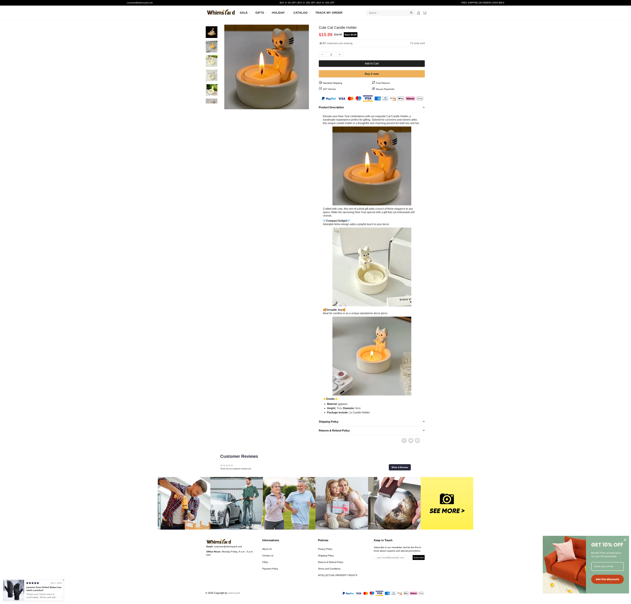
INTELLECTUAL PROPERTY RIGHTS (337, 575)
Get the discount (607, 579)
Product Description (331, 107)
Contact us (267, 555)
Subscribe (418, 557)
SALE (244, 12)
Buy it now (372, 73)
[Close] (625, 540)
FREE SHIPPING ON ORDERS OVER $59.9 (482, 2)
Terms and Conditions (329, 568)
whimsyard (234, 593)
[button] (400, 467)
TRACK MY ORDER (328, 12)
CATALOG (300, 12)
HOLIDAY (279, 12)
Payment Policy (270, 568)
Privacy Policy (325, 549)
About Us (267, 549)
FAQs (265, 562)
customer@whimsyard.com (140, 2)
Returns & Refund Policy (334, 430)
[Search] (411, 12)
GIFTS (259, 12)
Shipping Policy (329, 421)
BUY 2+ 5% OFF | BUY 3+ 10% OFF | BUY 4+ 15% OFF (307, 2)
